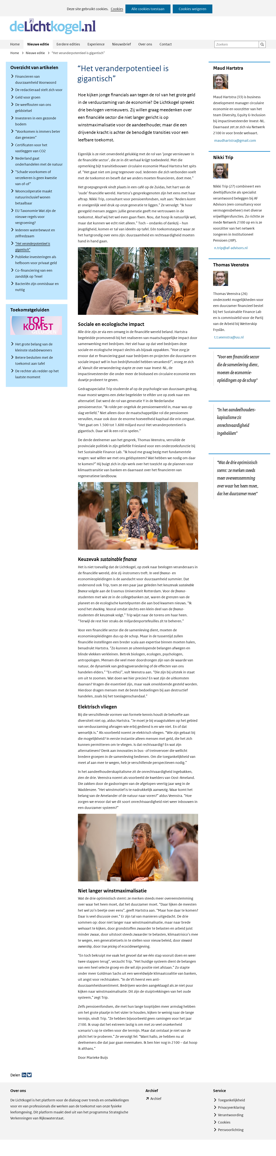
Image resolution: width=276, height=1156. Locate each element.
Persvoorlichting (231, 1130)
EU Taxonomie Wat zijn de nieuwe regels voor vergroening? (35, 217)
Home (15, 44)
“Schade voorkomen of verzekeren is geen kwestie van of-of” (36, 178)
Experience (96, 44)
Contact (166, 44)
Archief (155, 1099)
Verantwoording (230, 1115)
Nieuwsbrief (121, 44)
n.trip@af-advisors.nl (233, 248)
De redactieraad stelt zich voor (39, 90)
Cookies (117, 9)
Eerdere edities (68, 44)
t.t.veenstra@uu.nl (231, 337)
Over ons (145, 44)
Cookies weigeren (192, 9)
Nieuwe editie (38, 44)
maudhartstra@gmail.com (237, 140)
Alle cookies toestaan (147, 9)
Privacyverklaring (231, 1107)
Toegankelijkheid (231, 1100)
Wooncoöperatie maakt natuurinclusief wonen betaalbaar (33, 197)
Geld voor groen (27, 97)
